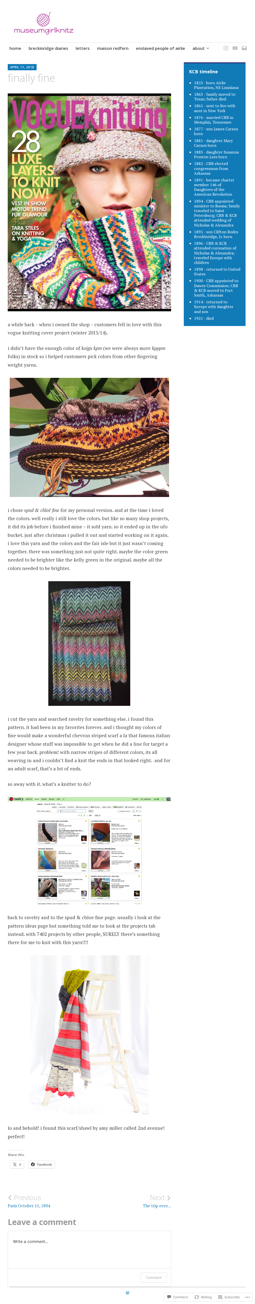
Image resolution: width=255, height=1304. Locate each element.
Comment (154, 1277)
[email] (243, 45)
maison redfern (112, 48)
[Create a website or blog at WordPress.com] (127, 1293)
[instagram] (225, 45)
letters (83, 48)
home (15, 48)
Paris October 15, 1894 (29, 1200)
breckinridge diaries (48, 48)
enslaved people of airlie (160, 48)
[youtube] (234, 45)
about (198, 48)
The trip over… (157, 1200)
